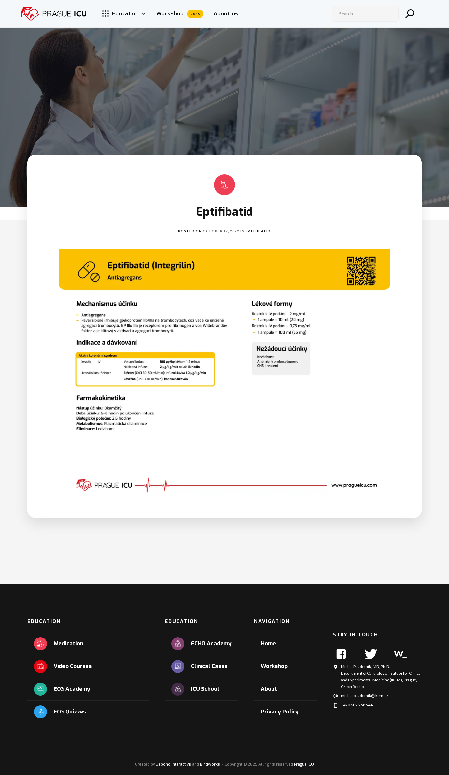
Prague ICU (304, 764)
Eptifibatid (258, 231)
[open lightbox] (224, 373)
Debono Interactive (173, 764)
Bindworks (210, 764)
